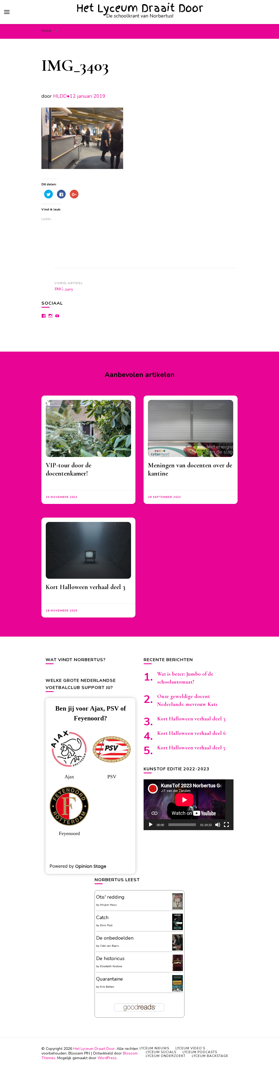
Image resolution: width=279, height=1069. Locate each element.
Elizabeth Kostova (111, 966)
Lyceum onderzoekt (166, 1056)
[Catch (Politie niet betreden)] (177, 929)
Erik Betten (107, 987)
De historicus (110, 958)
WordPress (107, 1058)
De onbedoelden (115, 938)
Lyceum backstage (210, 1056)
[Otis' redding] (177, 908)
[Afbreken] (217, 824)
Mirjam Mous (108, 905)
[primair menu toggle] (7, 12)
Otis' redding (110, 897)
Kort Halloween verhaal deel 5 (191, 747)
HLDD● (61, 96)
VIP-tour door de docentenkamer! (68, 469)
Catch (102, 917)
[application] (188, 804)
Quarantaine (109, 979)
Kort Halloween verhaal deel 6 (191, 733)
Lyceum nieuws (154, 1048)
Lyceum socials (161, 1052)
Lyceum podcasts (200, 1052)
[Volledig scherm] (226, 824)
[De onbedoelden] (177, 949)
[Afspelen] (150, 824)
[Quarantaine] (177, 990)
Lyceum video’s (190, 1048)
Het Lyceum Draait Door (140, 8)
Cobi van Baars (109, 946)
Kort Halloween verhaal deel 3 (85, 587)
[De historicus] (177, 969)
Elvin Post (106, 925)
